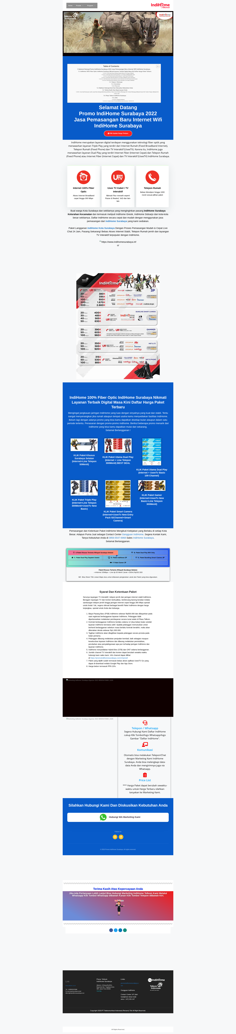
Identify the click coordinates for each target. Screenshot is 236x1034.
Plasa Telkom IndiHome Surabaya (116, 95)
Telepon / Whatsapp (117, 82)
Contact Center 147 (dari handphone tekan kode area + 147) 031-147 (121, 100)
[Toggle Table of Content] (157, 66)
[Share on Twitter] (116, 930)
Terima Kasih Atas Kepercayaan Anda (116, 90)
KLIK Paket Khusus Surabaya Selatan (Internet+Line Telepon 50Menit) (120, 73)
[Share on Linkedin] (120, 930)
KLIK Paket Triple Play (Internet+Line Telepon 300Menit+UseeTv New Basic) (120, 77)
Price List (117, 86)
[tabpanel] (118, 574)
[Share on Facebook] (111, 930)
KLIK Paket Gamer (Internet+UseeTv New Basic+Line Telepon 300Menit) (120, 80)
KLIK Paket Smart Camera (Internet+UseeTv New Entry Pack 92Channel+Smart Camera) (120, 78)
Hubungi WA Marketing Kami (124, 817)
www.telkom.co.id (70, 985)
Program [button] (90, 5)
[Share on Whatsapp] (125, 930)
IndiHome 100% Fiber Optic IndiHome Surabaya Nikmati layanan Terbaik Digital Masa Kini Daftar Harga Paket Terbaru (115, 71)
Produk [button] (78, 5)
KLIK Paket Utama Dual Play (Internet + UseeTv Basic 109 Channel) (120, 76)
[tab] (93, 552)
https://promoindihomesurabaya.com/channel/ (109, 658)
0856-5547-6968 (117, 537)
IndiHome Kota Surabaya (101, 228)
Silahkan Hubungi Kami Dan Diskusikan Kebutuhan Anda (116, 88)
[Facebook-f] (121, 837)
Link (118, 93)
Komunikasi (117, 84)
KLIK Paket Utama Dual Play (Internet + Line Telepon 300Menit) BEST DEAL (120, 74)
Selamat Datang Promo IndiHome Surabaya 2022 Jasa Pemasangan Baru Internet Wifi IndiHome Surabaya (114, 69)
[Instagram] (115, 837)
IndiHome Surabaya (143, 537)
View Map (99, 991)
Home (70, 5)
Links (116, 97)
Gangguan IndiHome (121, 99)
